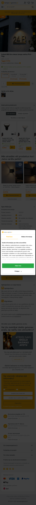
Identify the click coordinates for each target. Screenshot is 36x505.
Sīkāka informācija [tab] (26, 236)
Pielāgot (17, 271)
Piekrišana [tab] (9, 236)
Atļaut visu (18, 265)
